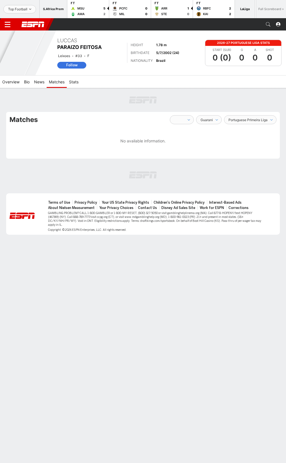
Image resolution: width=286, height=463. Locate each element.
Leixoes (64, 56)
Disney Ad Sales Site (178, 208)
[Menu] (7, 24)
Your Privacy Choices (116, 208)
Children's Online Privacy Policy (179, 203)
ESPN (33, 24)
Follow (72, 65)
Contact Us (147, 208)
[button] (268, 24)
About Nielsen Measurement (71, 208)
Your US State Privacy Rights (125, 203)
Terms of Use (59, 203)
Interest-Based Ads (225, 203)
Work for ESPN (212, 208)
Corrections (238, 208)
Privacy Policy (86, 203)
